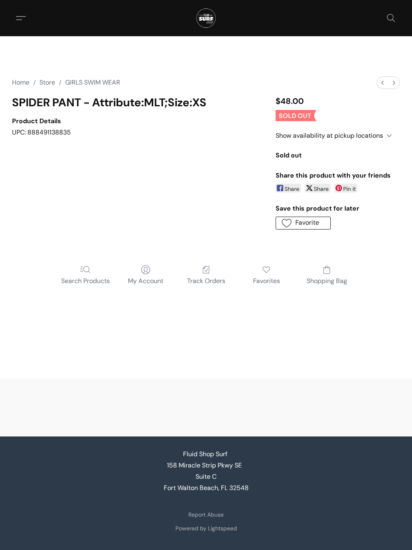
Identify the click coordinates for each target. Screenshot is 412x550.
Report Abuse (206, 514)
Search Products (85, 281)
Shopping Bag (327, 281)
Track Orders (206, 281)
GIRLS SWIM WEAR (92, 82)
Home (20, 82)
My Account (145, 281)
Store (47, 82)
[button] (206, 18)
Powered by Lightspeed (206, 528)
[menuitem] (382, 83)
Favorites (266, 281)
